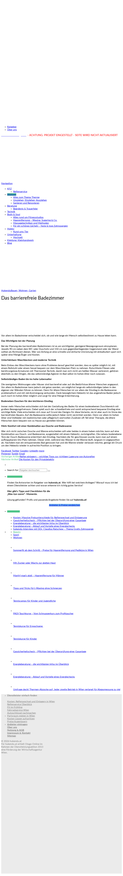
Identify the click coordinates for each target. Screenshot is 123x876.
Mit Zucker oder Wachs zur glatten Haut (34, 563)
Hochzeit (18, 237)
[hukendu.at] (61, 121)
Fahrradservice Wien (18, 710)
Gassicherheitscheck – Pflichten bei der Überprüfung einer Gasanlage (49, 520)
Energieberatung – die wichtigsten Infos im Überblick (41, 523)
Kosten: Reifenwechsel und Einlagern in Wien (31, 701)
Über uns (12, 130)
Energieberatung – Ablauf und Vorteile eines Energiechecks (44, 526)
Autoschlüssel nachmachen (21, 713)
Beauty (17, 532)
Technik (11, 211)
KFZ (9, 189)
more (41, 451)
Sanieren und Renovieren (26, 203)
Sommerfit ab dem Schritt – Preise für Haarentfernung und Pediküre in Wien (53, 550)
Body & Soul (13, 214)
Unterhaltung (14, 234)
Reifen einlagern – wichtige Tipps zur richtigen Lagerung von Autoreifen (57, 456)
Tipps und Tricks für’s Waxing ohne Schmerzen (37, 588)
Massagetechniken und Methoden (31, 223)
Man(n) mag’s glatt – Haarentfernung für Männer (38, 575)
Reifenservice (20, 191)
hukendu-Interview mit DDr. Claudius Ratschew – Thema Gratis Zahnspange (53, 529)
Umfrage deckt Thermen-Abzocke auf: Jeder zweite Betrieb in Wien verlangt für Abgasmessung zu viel (66, 689)
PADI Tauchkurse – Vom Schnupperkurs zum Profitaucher (43, 613)
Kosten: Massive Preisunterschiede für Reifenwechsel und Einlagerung (50, 517)
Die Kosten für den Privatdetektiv (36, 459)
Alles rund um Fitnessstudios (28, 217)
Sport (16, 535)
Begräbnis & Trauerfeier (25, 209)
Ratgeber (12, 127)
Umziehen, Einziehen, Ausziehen (30, 200)
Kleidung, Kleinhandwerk (20, 240)
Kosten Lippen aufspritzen (21, 719)
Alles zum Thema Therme (26, 197)
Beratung (12, 206)
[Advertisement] (61, 159)
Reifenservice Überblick (19, 704)
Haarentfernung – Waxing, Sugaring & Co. (35, 220)
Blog (9, 243)
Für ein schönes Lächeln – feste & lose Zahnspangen (40, 226)
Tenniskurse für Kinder (25, 639)
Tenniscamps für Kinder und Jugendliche (34, 601)
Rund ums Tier (20, 231)
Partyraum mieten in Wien (21, 716)
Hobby (10, 229)
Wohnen (11, 194)
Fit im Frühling (14, 707)
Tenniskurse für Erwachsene (28, 626)
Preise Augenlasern (17, 721)
